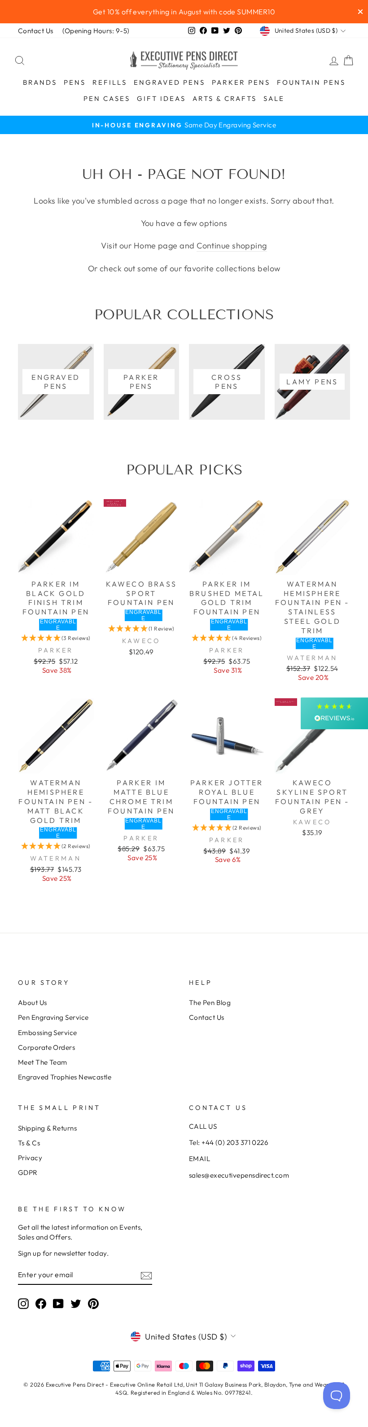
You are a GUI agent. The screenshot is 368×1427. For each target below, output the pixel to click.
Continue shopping (232, 245)
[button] (56, 638)
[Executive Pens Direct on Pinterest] (93, 1303)
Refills (109, 82)
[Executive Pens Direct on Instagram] (23, 1303)
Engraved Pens (169, 82)
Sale (274, 98)
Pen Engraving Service (53, 1017)
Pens (75, 82)
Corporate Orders (46, 1047)
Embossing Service (47, 1032)
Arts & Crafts (225, 98)
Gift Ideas (161, 98)
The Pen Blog (210, 1002)
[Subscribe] (146, 1275)
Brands (40, 82)
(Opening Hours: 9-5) (96, 30)
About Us (32, 1002)
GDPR (28, 1172)
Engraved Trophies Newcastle (64, 1077)
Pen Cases (106, 98)
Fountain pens (311, 82)
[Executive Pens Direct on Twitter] (75, 1303)
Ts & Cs (29, 1143)
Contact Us (35, 30)
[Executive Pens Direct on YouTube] (58, 1303)
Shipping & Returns (47, 1128)
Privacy (30, 1157)
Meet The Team (42, 1062)
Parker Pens (241, 82)
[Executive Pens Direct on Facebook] (40, 1303)
